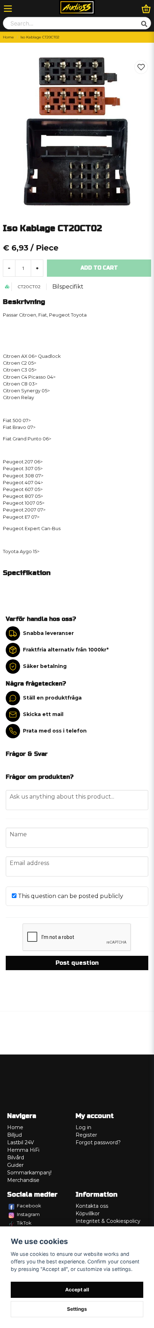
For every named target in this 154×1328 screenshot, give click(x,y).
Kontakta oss (92, 1206)
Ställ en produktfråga (52, 698)
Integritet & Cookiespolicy (108, 1221)
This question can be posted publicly (69, 896)
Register (86, 1135)
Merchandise (23, 1180)
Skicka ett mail (43, 714)
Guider (15, 1165)
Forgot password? (98, 1142)
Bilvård (15, 1157)
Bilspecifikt (67, 286)
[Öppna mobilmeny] (8, 8)
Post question (77, 962)
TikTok (24, 1223)
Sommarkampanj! (29, 1172)
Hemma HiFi (23, 1150)
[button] (141, 67)
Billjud (14, 1135)
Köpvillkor (88, 1213)
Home (8, 37)
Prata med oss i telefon (55, 731)
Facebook (29, 1205)
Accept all (77, 1289)
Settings (77, 1309)
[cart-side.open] (146, 8)
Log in (83, 1127)
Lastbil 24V (20, 1142)
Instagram (28, 1214)
